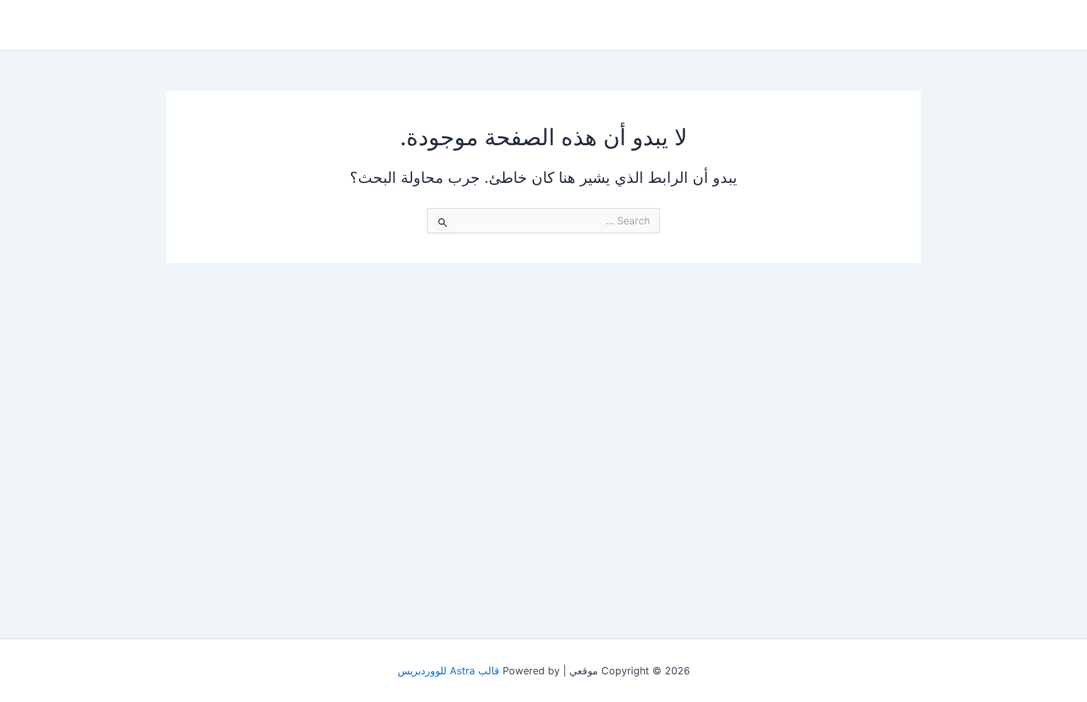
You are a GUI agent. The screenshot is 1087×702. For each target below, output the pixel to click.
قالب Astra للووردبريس (448, 670)
